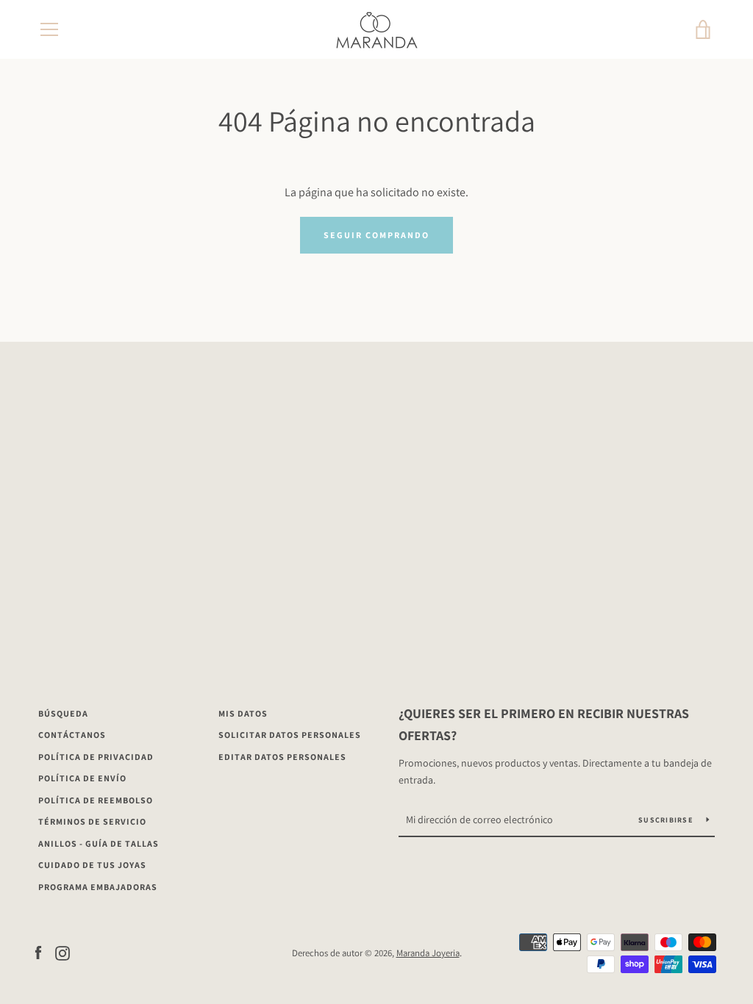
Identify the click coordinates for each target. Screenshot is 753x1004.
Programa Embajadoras (97, 886)
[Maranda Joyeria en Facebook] (38, 952)
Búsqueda (63, 713)
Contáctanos (72, 734)
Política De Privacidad (96, 756)
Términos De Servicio (92, 821)
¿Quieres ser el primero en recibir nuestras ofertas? (544, 725)
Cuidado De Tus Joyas (92, 864)
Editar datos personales (282, 756)
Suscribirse (666, 820)
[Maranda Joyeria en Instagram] (62, 952)
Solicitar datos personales (289, 734)
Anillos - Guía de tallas (98, 843)
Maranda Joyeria (428, 953)
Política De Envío (82, 778)
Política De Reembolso (95, 800)
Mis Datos (243, 713)
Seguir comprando (376, 234)
